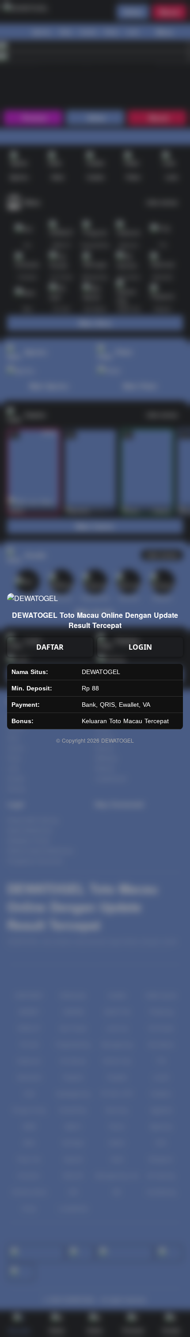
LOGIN (140, 647)
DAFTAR (50, 647)
